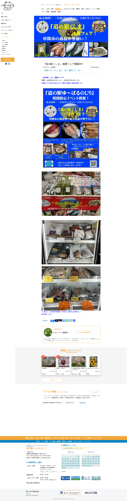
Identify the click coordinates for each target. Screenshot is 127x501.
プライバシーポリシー (6, 54)
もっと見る (52, 380)
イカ (78, 70)
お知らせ (4, 40)
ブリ (55, 70)
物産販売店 (3, 23)
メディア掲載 (4, 44)
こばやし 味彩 (6, 20)
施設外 (59, 11)
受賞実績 (4, 46)
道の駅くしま (48, 70)
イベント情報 (4, 42)
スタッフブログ (4, 36)
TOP (2, 13)
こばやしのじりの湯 (6, 26)
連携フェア (72, 70)
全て (43, 9)
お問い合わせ (7, 59)
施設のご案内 (4, 16)
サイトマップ (4, 52)
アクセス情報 (4, 33)
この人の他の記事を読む (84, 332)
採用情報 (4, 50)
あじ (60, 70)
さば (65, 70)
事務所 (78, 9)
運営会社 (4, 48)
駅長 (82, 9)
